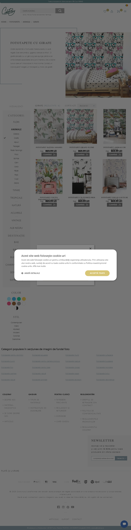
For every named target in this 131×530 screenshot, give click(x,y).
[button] (30, 273)
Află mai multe (39, 266)
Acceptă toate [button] (97, 273)
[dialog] (65, 265)
